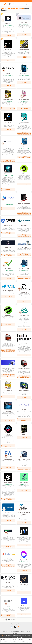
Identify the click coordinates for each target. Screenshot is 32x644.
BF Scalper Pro (8, 390)
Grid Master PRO (8, 343)
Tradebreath (24, 536)
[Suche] (26, 4)
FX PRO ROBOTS (23, 247)
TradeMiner (8, 411)
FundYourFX (24, 409)
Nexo (8, 202)
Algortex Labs (24, 559)
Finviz (8, 147)
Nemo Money (24, 482)
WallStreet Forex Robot (24, 203)
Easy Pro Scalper (24, 390)
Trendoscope (24, 584)
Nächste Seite (11, 619)
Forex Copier (23, 73)
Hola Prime (24, 343)
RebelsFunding (8, 174)
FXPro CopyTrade (8, 290)
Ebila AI (24, 174)
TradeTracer (8, 558)
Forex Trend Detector (24, 459)
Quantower (24, 225)
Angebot (8, 35)
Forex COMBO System (24, 368)
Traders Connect (24, 315)
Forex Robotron (24, 147)
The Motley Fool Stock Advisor (24, 513)
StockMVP (8, 268)
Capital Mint (8, 315)
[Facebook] (12, 627)
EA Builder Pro (8, 459)
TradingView (8, 49)
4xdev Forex (8, 367)
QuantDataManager (24, 49)
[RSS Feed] (19, 627)
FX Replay (8, 23)
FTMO (8, 73)
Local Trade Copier (24, 99)
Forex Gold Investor (8, 99)
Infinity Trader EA (24, 122)
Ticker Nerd (8, 536)
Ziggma (8, 606)
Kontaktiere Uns (16, 624)
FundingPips (24, 292)
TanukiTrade (8, 247)
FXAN (8, 434)
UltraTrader (24, 605)
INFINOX (8, 582)
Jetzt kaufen (8, 296)
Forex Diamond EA (24, 268)
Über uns (4, 631)
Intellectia (8, 122)
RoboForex (8, 512)
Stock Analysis (8, 225)
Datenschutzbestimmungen (16, 631)
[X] (15, 627)
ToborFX (24, 434)
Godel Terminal (8, 482)
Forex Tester (24, 22)
